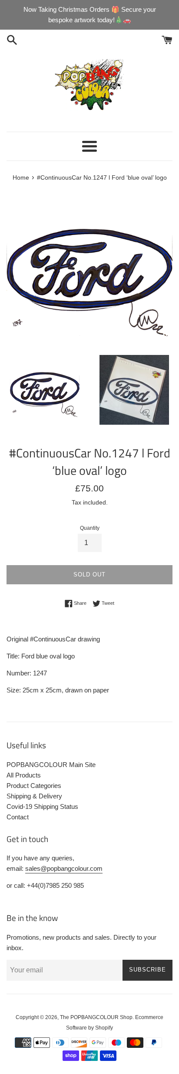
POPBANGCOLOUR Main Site (51, 764)
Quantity (89, 528)
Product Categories (34, 785)
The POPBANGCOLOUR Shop (96, 1017)
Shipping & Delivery (34, 796)
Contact (18, 817)
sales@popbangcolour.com (64, 868)
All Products (24, 775)
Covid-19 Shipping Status (42, 806)
